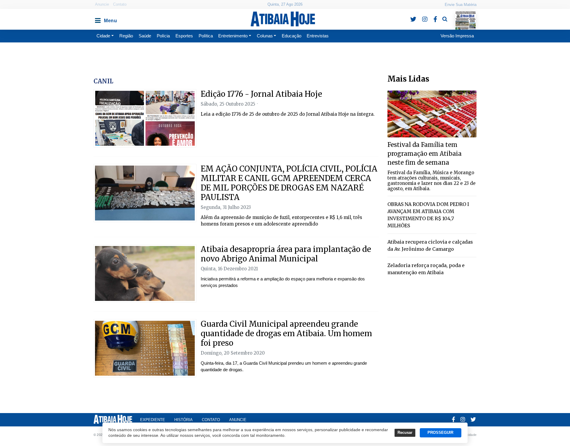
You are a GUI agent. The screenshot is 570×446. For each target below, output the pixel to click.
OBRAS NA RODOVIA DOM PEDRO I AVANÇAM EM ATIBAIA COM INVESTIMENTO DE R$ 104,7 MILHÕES (428, 214)
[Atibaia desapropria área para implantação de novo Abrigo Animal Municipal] (145, 273)
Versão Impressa (457, 35)
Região (126, 35)
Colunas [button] (265, 35)
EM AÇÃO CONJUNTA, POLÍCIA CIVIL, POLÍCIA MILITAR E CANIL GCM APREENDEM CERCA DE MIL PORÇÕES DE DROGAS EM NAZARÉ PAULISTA (289, 183)
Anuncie (102, 4)
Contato (119, 4)
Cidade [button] (103, 35)
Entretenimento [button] (233, 35)
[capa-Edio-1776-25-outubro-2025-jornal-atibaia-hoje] (145, 118)
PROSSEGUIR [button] (440, 433)
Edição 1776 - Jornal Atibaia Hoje (261, 94)
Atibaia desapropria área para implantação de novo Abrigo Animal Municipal (286, 254)
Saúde (145, 35)
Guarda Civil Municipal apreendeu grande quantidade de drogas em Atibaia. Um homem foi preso (286, 333)
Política (206, 35)
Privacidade (467, 435)
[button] (97, 19)
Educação (291, 35)
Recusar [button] (405, 433)
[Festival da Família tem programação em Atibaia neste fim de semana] (431, 113)
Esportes (184, 35)
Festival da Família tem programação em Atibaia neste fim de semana (424, 153)
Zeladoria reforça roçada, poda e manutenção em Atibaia (426, 268)
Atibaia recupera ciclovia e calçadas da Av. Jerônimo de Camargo (430, 245)
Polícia (163, 35)
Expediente (152, 420)
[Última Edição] (465, 15)
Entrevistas (318, 35)
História (183, 420)
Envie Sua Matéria (460, 4)
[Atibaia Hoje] (283, 19)
